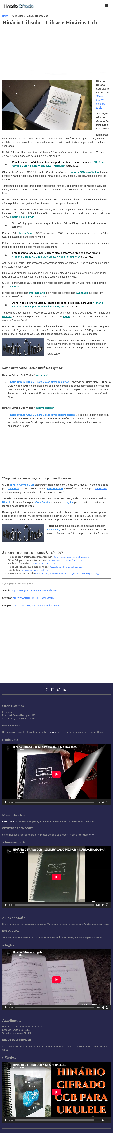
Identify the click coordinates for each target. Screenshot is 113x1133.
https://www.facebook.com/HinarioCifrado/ (33, 597)
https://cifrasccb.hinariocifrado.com (65, 560)
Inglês (66, 316)
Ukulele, (7, 316)
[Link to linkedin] (64, 690)
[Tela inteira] (107, 802)
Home (5, 16)
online (91, 835)
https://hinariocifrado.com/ (43, 563)
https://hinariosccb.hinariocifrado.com (70, 556)
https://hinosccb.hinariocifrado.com (66, 566)
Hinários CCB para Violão (84, 172)
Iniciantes (41, 375)
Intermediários (44, 408)
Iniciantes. (14, 286)
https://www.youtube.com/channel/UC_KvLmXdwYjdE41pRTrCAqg (67, 573)
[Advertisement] (56, 48)
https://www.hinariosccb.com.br (36, 570)
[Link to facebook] (46, 690)
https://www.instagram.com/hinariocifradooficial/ (37, 605)
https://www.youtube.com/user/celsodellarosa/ (34, 590)
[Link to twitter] (58, 690)
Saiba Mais (72, 166)
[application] (56, 774)
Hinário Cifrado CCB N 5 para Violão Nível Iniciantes (38, 382)
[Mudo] (102, 802)
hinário (53, 732)
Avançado (82, 292)
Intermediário (37, 292)
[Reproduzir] (5, 802)
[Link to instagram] (52, 690)
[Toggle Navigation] (107, 5)
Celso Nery (53, 529)
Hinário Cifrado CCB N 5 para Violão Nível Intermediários (41, 414)
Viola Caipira (42, 502)
